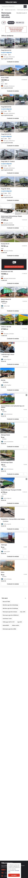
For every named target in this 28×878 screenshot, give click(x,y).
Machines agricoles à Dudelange (10, 608)
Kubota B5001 (6, 625)
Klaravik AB (3, 361)
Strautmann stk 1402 (7, 271)
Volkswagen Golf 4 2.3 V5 (8, 622)
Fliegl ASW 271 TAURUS (8, 161)
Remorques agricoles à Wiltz (9, 629)
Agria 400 (19, 622)
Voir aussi (5, 598)
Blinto (2, 307)
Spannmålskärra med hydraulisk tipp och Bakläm (12, 406)
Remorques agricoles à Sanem (10, 611)
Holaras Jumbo (15, 625)
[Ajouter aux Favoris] (25, 61)
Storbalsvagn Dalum (7, 462)
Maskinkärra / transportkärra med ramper (13, 519)
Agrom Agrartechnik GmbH (7, 58)
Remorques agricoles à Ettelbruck (11, 615)
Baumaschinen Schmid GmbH (7, 225)
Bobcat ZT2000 (6, 601)
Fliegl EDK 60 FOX (6, 50)
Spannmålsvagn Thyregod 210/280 (11, 490)
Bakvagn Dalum (5, 435)
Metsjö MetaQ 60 (6, 299)
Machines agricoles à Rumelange (10, 605)
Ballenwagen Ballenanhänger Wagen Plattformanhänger (11, 216)
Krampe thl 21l (5, 244)
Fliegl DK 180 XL (5, 189)
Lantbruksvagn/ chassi (7, 354)
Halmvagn (4, 545)
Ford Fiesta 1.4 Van (7, 618)
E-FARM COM (4, 252)
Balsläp (3, 380)
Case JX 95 (22, 611)
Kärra (2, 572)
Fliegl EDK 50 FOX (6, 134)
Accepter (14, 875)
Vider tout (11, 22)
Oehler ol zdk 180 (6, 326)
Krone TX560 (4, 77)
